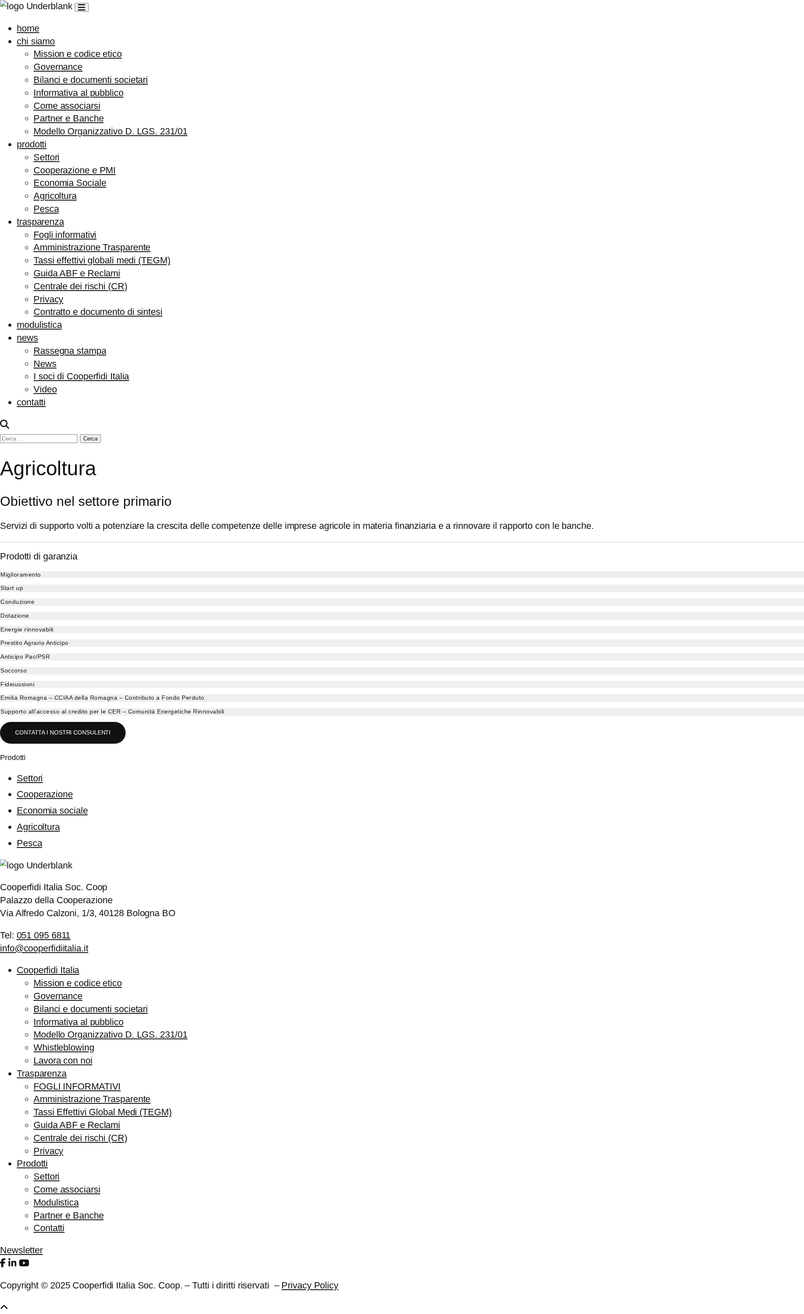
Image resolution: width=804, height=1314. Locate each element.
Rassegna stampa (70, 350)
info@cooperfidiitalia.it (44, 948)
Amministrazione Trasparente (92, 247)
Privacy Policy (309, 1285)
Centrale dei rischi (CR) (80, 286)
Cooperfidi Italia (48, 970)
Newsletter (21, 1250)
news (27, 337)
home (28, 28)
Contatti (49, 1228)
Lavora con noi (63, 1060)
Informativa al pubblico (79, 93)
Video (45, 389)
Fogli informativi (65, 234)
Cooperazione (45, 794)
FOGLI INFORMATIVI (77, 1086)
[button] (402, 575)
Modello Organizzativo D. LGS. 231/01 (110, 131)
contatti (31, 402)
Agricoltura (55, 196)
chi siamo (36, 41)
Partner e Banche (68, 118)
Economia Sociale (70, 183)
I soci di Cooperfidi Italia (81, 376)
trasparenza (40, 221)
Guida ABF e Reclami (77, 273)
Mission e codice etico (78, 54)
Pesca (46, 209)
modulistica (39, 324)
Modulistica (56, 1202)
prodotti (31, 144)
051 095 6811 (44, 935)
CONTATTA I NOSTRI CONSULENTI (63, 732)
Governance (58, 67)
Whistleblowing (64, 1047)
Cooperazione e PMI (75, 170)
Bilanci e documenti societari (91, 80)
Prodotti (32, 1163)
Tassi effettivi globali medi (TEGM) (102, 260)
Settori (46, 157)
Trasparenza (42, 1073)
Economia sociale (52, 810)
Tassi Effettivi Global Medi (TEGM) (103, 1112)
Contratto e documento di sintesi (98, 312)
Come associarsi (67, 105)
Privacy (48, 299)
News (45, 363)
